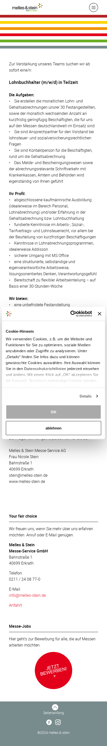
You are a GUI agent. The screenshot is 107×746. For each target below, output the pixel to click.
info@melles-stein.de (27, 595)
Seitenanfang (53, 712)
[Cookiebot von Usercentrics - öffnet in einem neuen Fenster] (70, 314)
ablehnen (53, 428)
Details (86, 396)
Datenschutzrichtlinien (45, 369)
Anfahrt (15, 605)
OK (53, 412)
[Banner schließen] (99, 313)
